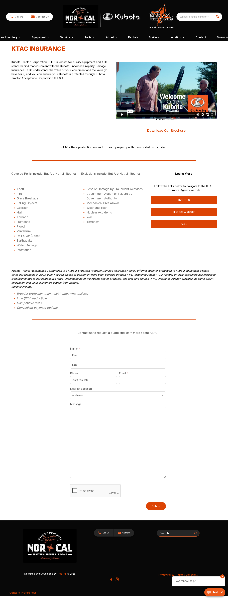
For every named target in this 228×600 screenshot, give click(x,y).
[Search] (195, 533)
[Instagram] (117, 579)
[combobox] (199, 17)
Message (75, 404)
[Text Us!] (215, 592)
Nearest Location (81, 388)
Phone (74, 373)
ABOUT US (184, 200)
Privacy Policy (166, 574)
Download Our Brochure (166, 131)
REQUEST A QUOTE (184, 212)
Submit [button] (156, 506)
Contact (200, 37)
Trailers (154, 37)
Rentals (133, 37)
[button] (16, 17)
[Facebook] (111, 579)
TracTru (61, 573)
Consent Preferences (23, 592)
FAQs (184, 224)
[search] (218, 17)
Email (128, 373)
